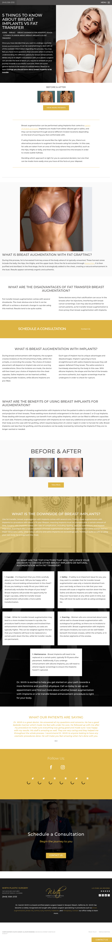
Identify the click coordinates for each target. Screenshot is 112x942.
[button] (51, 767)
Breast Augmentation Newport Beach (35, 32)
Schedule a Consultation (56, 834)
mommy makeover (51, 911)
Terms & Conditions (104, 932)
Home (4, 32)
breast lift (29, 911)
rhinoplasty (67, 911)
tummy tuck (38, 911)
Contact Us (85, 329)
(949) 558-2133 (8, 2)
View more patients (56, 108)
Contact (75, 911)
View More (56, 485)
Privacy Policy (92, 932)
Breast (12, 32)
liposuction (89, 263)
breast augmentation (11, 46)
